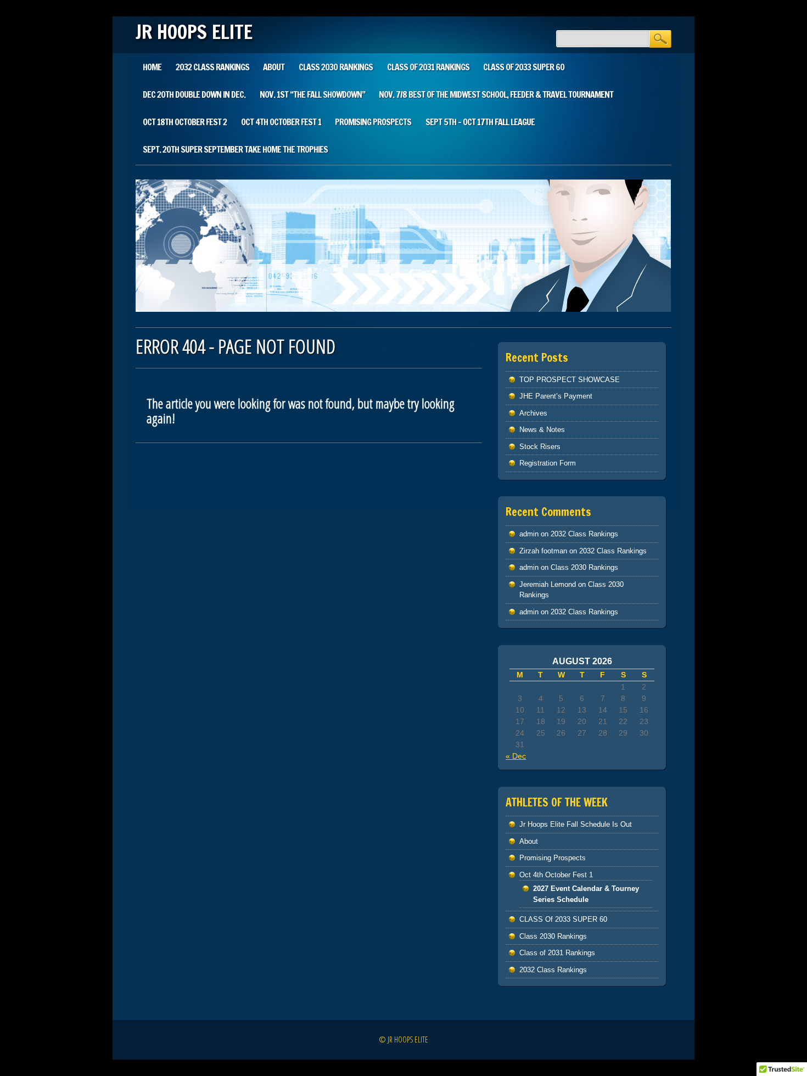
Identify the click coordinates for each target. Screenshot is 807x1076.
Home (152, 67)
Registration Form (547, 463)
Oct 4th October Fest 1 (281, 122)
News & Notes (542, 429)
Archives (533, 413)
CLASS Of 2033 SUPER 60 (523, 67)
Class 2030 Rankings (336, 67)
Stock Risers (540, 446)
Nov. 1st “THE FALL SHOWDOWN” (312, 94)
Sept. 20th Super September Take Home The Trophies (235, 149)
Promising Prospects (373, 122)
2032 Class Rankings (212, 67)
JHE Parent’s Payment (555, 396)
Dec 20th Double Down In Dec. (194, 94)
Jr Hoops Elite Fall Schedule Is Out (575, 824)
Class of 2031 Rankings (428, 67)
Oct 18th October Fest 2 (185, 122)
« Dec (516, 756)
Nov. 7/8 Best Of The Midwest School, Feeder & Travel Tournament (496, 94)
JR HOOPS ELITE (194, 32)
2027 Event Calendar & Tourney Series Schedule (586, 894)
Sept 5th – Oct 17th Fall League (480, 122)
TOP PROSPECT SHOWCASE (569, 380)
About (273, 67)
